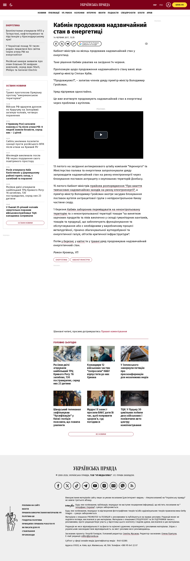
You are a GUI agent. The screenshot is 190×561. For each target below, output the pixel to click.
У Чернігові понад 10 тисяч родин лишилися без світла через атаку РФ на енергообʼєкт (23, 50)
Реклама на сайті (31, 505)
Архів (149, 13)
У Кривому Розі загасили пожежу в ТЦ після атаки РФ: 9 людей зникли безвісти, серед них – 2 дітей (24, 128)
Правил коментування (114, 331)
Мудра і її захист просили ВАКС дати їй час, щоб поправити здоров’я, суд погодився (100, 416)
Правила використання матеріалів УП (41, 513)
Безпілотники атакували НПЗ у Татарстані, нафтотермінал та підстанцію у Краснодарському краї (25, 35)
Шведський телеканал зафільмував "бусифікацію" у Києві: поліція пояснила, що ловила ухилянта (67, 417)
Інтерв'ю (91, 13)
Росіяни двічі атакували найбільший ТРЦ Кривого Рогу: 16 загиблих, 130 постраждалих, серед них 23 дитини (66, 374)
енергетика (61, 260)
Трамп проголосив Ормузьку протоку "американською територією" (24, 95)
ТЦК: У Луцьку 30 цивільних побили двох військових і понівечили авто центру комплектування (132, 417)
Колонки (79, 13)
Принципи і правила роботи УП (38, 524)
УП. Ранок (67, 13)
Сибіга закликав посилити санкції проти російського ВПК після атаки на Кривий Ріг (25, 144)
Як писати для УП (31, 527)
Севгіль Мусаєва (131, 533)
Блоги (141, 13)
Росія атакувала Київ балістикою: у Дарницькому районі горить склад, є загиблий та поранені (22, 174)
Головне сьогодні (64, 342)
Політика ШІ (28, 516)
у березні (67, 241)
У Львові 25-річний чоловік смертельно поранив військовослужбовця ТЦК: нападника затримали (22, 211)
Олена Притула (169, 533)
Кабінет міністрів (81, 260)
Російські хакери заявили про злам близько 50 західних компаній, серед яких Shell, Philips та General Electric (24, 66)
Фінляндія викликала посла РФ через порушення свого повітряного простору (23, 158)
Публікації (53, 13)
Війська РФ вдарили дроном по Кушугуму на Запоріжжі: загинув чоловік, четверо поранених (23, 111)
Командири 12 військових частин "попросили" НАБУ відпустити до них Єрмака (98, 371)
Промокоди (28, 535)
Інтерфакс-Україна (84, 507)
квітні (81, 241)
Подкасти (113, 13)
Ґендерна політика (32, 520)
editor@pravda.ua (89, 536)
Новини (42, 13)
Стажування (28, 531)
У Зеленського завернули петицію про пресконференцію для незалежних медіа (134, 371)
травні (95, 241)
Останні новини (16, 85)
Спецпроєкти (128, 13)
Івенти (101, 13)
